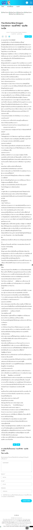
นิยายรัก (28, 520)
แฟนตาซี (3, 522)
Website (3, 488)
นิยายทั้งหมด (10, 6)
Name (2, 474)
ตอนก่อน (26, 36)
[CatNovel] (6, 2)
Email (2, 481)
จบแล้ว (18, 6)
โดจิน (2, 6)
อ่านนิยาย (16, 515)
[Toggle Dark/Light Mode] (9, 36)
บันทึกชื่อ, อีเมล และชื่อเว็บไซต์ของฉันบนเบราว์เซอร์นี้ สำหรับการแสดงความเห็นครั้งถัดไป (16, 495)
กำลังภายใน (8, 522)
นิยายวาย (21, 520)
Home (8, 32)
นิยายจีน (24, 520)
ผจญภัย (12, 522)
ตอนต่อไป (30, 36)
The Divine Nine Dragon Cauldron (19, 32)
